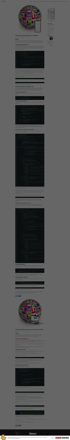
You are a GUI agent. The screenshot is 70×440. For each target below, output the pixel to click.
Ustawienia (52, 437)
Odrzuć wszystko (58, 437)
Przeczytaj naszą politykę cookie (15, 438)
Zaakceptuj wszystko (65, 437)
